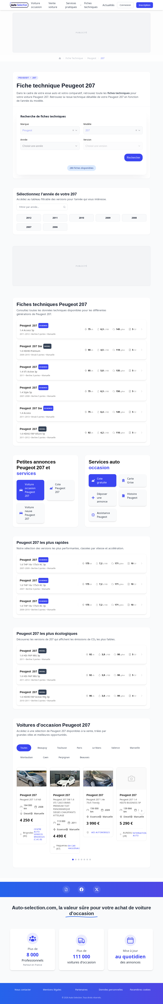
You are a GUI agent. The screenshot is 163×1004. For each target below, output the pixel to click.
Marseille (135, 747)
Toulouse (62, 747)
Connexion (125, 5)
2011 (55, 217)
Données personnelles (111, 989)
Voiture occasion (36, 5)
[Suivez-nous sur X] (97, 889)
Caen (45, 757)
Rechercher (133, 157)
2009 (107, 217)
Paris (79, 747)
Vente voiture (53, 5)
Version (87, 139)
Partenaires (81, 989)
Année (23, 139)
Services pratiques (71, 5)
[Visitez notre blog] (66, 889)
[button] (73, 130)
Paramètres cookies (140, 989)
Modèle (87, 124)
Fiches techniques (91, 5)
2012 (28, 217)
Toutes (23, 747)
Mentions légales (52, 989)
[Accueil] (60, 58)
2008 (134, 217)
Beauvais (84, 757)
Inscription (144, 5)
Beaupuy (42, 747)
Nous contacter (23, 989)
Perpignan (64, 757)
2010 (81, 217)
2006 (55, 227)
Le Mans (96, 747)
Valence (115, 747)
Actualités (108, 5)
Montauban (26, 757)
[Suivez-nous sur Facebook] (81, 889)
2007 (28, 227)
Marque (24, 124)
